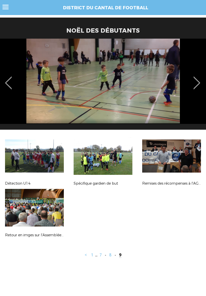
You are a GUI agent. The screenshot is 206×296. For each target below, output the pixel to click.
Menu (8, 7)
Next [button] (196, 79)
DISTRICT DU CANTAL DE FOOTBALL (105, 8)
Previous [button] (8, 79)
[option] (103, 86)
